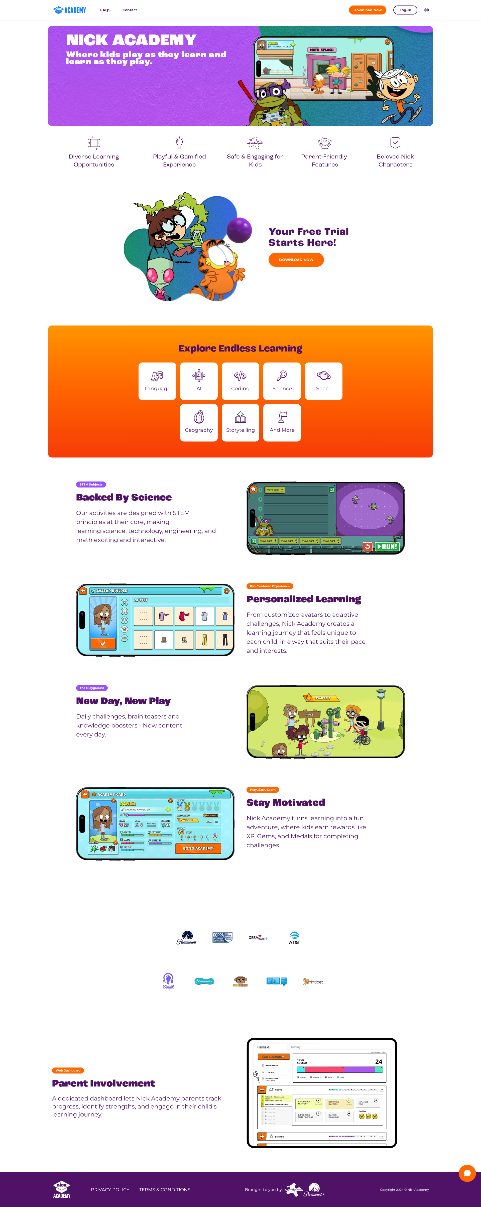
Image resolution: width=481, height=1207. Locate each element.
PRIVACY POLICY (110, 1189)
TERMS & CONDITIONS (164, 1189)
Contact (130, 10)
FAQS (105, 10)
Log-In (405, 10)
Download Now (367, 10)
